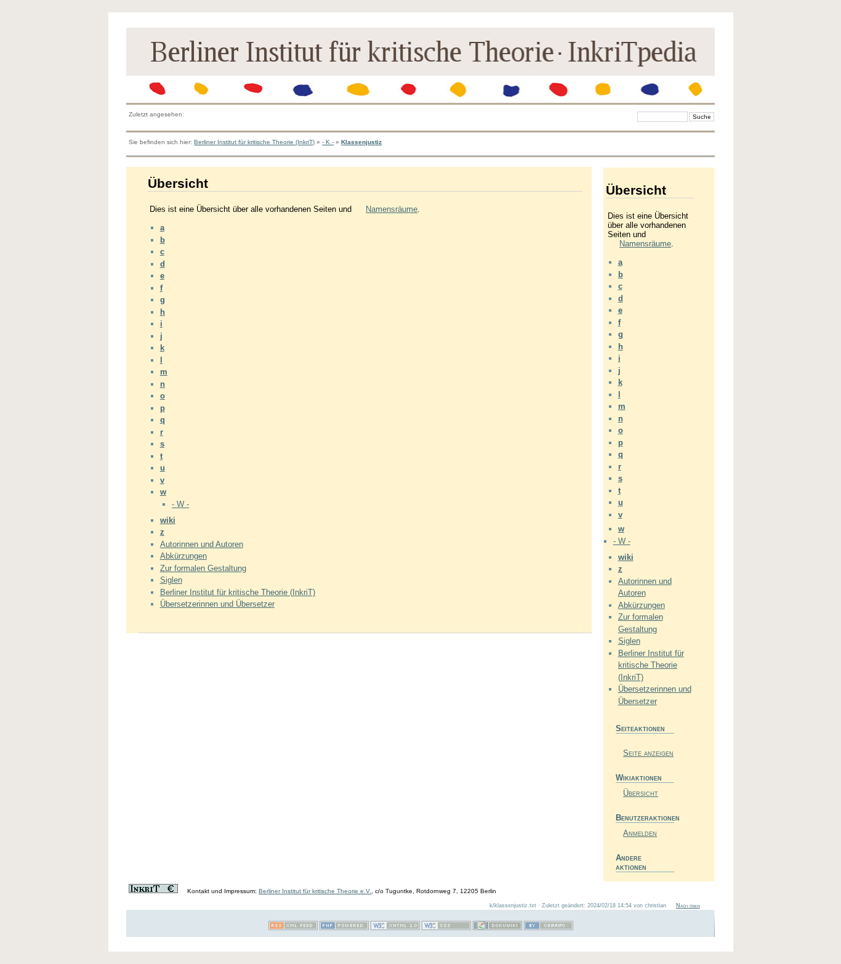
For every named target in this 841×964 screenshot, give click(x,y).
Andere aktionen (631, 862)
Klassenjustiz (361, 142)
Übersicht (640, 793)
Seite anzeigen (648, 753)
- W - (180, 504)
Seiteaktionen (640, 728)
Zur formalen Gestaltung (203, 568)
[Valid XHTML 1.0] (395, 928)
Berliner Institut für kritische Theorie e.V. (315, 891)
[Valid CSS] (446, 928)
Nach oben (688, 905)
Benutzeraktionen (645, 817)
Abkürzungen (183, 556)
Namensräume (391, 209)
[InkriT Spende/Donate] (153, 891)
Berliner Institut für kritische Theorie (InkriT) (254, 142)
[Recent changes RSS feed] (293, 928)
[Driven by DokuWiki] (497, 928)
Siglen (171, 580)
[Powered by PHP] (344, 928)
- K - (328, 142)
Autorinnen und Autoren (201, 544)
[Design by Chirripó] (548, 928)
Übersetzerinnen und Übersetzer (217, 604)
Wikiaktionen (639, 777)
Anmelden (640, 833)
